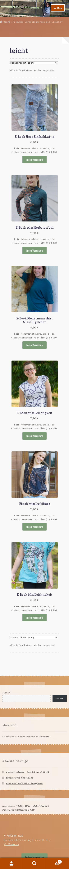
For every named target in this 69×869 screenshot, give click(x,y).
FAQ (32, 810)
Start (7, 22)
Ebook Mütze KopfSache (19, 778)
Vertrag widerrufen (34, 857)
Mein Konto (11, 863)
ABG (19, 806)
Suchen (6, 693)
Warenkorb (53, 861)
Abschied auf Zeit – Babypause (24, 783)
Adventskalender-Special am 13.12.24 (27, 772)
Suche (34, 863)
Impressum (8, 806)
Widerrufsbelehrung (36, 806)
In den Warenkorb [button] (34, 160)
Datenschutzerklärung (14, 810)
